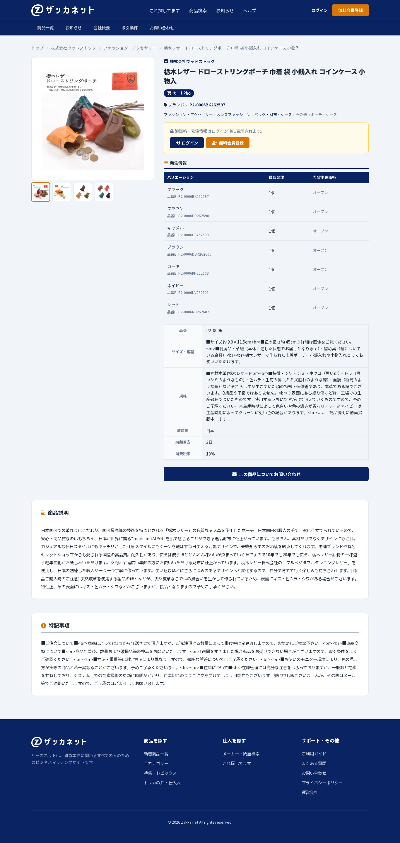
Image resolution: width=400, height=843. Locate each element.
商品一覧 (45, 27)
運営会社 (310, 792)
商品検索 (198, 10)
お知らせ (225, 10)
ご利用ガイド (314, 753)
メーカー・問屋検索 (241, 753)
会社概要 (101, 27)
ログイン (319, 10)
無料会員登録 (350, 10)
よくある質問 (314, 763)
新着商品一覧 (156, 753)
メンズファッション (233, 114)
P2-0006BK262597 (207, 105)
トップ (37, 48)
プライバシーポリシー (322, 782)
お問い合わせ (162, 27)
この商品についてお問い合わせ (269, 474)
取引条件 (130, 27)
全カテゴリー (156, 763)
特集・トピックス (160, 773)
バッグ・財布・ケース (273, 114)
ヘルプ (249, 10)
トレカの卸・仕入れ (162, 782)
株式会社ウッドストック (73, 48)
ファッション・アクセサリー (129, 48)
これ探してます (164, 10)
